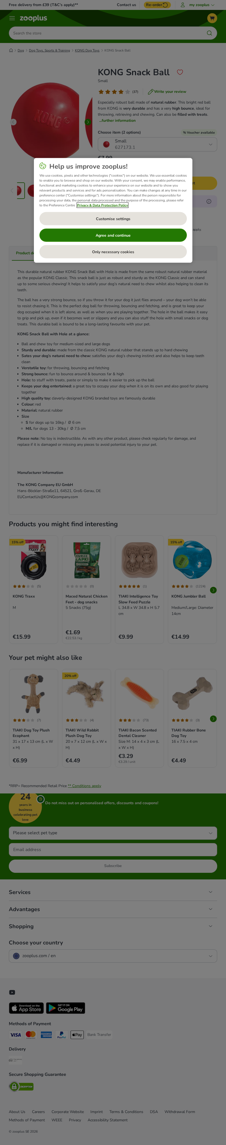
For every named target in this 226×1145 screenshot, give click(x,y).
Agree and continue (113, 235)
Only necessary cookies (113, 251)
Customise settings (113, 218)
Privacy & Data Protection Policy (102, 205)
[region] (113, 210)
